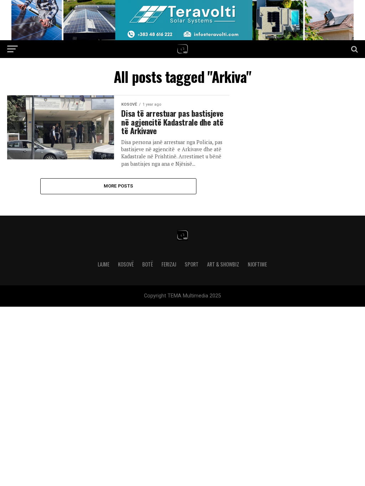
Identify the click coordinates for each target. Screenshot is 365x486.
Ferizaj (168, 264)
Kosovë (126, 264)
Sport (192, 264)
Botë (147, 264)
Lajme (103, 264)
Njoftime (257, 264)
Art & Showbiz (223, 264)
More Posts (118, 186)
